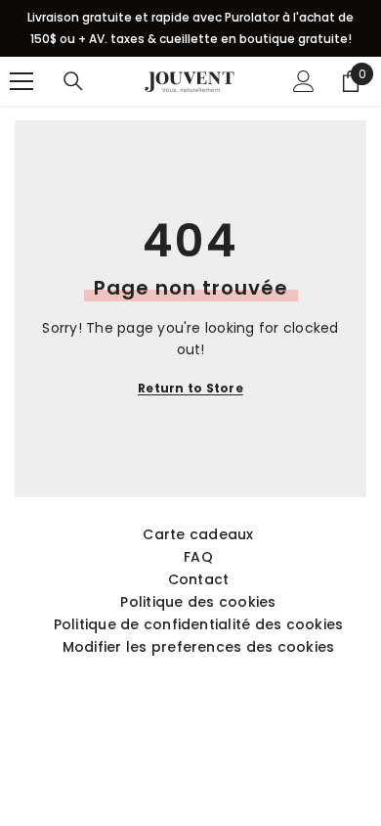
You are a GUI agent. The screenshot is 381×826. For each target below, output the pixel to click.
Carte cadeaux (198, 534)
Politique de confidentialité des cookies (199, 624)
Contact (199, 579)
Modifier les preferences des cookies (199, 647)
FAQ (198, 557)
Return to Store (190, 388)
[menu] (21, 81)
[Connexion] (304, 81)
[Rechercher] (73, 81)
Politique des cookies (197, 602)
